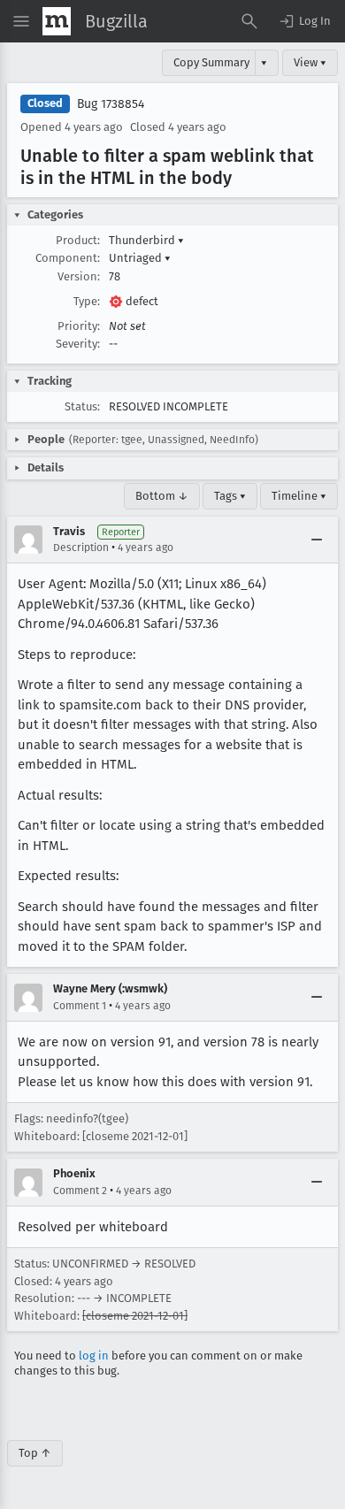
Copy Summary (211, 62)
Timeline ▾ (299, 495)
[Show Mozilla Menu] (56, 21)
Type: (86, 301)
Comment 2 (80, 1190)
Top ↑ (35, 1452)
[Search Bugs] (249, 21)
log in (94, 1355)
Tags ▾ (230, 495)
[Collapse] (317, 539)
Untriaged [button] (140, 257)
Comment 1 (79, 1006)
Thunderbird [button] (146, 240)
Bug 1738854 (110, 103)
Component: (67, 257)
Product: (78, 240)
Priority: (79, 326)
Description (81, 547)
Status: (82, 406)
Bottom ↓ (161, 495)
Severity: (78, 343)
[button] (304, 21)
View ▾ (310, 62)
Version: (79, 276)
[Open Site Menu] (21, 21)
